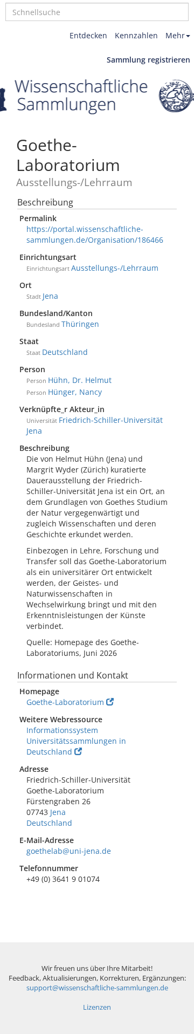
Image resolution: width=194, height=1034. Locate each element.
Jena (50, 296)
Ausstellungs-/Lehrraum (114, 268)
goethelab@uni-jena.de (68, 851)
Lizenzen (97, 1007)
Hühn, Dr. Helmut (80, 380)
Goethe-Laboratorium (65, 702)
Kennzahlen (136, 35)
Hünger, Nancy (75, 392)
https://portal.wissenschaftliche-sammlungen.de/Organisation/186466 (94, 234)
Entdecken (88, 35)
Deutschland (65, 352)
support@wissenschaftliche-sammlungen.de (97, 987)
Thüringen (80, 324)
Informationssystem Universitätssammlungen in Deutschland (76, 741)
